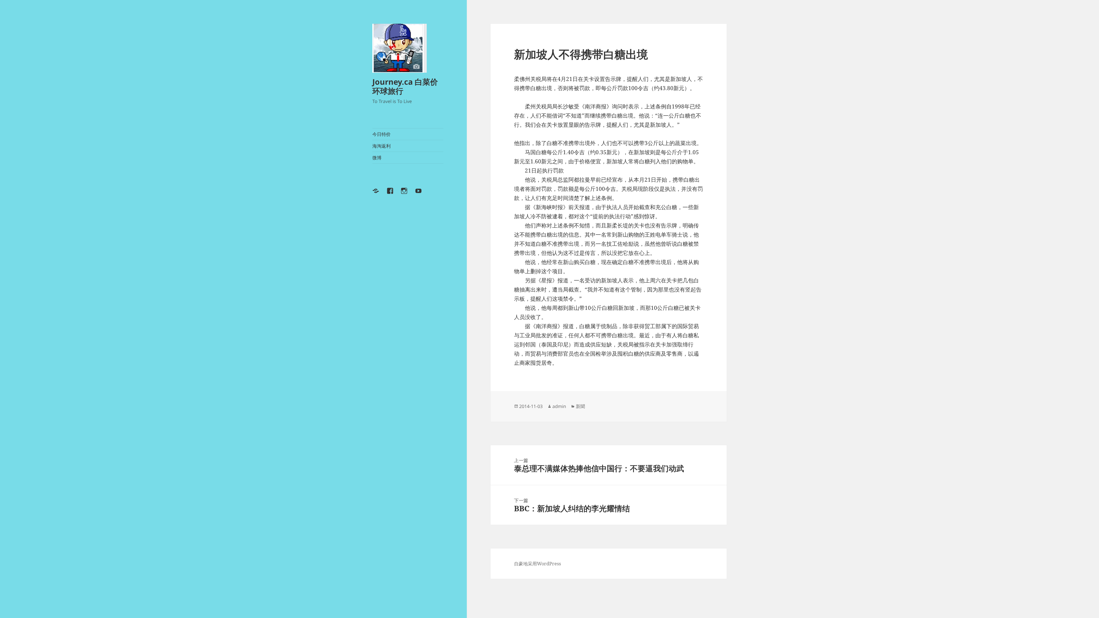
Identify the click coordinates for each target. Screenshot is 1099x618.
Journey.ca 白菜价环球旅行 (405, 86)
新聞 (580, 406)
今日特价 (381, 134)
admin (559, 406)
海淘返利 (381, 146)
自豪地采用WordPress (537, 563)
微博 (377, 157)
